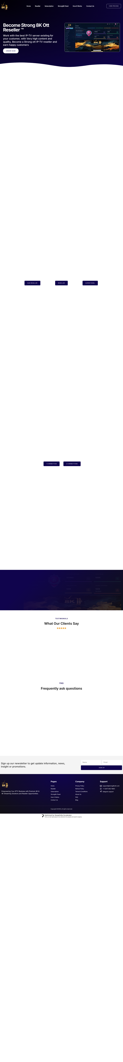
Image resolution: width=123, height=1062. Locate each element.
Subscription (49, 6)
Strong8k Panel (63, 6)
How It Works (77, 6)
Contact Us (90, 6)
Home (29, 6)
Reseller (37, 6)
